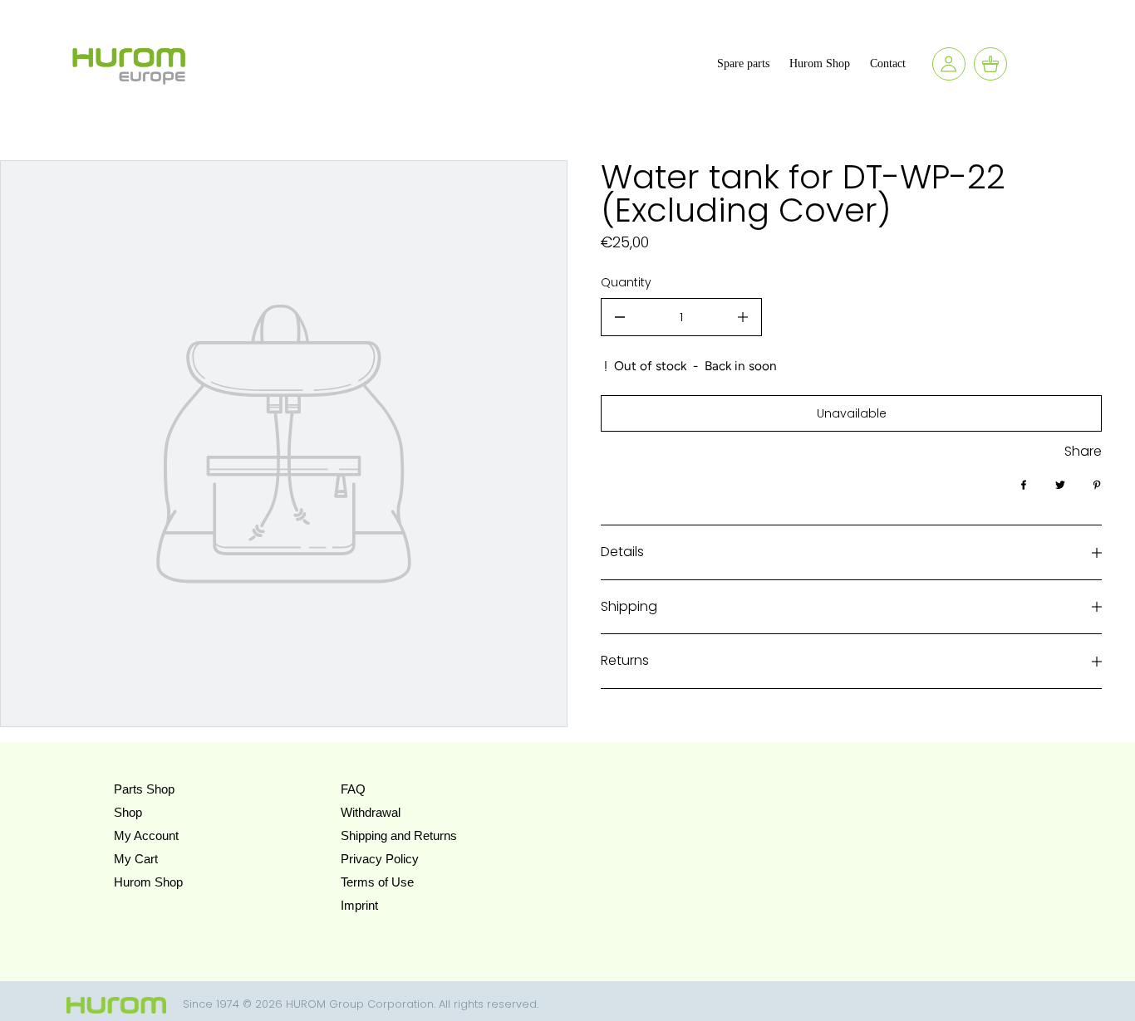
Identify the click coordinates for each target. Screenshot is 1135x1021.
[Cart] (990, 64)
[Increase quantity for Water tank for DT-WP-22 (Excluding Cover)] (743, 317)
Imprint (359, 905)
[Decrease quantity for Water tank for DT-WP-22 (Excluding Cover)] (620, 317)
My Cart (136, 859)
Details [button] (622, 551)
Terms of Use (377, 882)
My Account (146, 835)
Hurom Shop (148, 882)
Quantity (626, 282)
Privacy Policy (380, 859)
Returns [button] (625, 660)
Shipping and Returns (399, 835)
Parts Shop (144, 789)
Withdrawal (370, 812)
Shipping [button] (629, 606)
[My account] (948, 64)
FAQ (353, 789)
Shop (128, 812)
